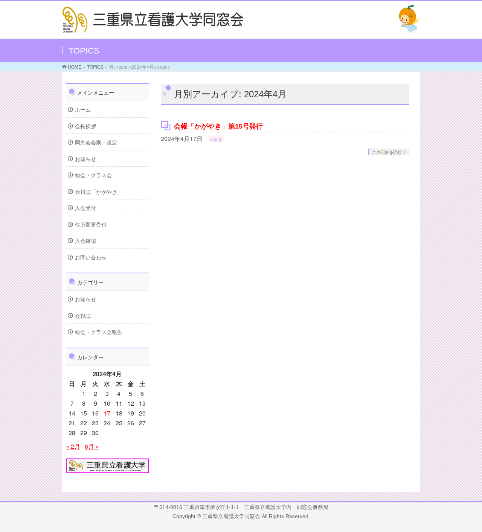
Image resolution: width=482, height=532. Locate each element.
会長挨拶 (85, 126)
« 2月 (73, 446)
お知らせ (85, 159)
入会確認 (85, 240)
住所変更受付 (91, 224)
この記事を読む (386, 152)
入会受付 (85, 208)
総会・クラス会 (93, 175)
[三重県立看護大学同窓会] (153, 28)
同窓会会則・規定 (96, 142)
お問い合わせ (91, 257)
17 (107, 413)
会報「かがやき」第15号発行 (218, 126)
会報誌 (215, 139)
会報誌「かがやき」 (98, 191)
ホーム (83, 109)
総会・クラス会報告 (98, 332)
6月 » (92, 446)
